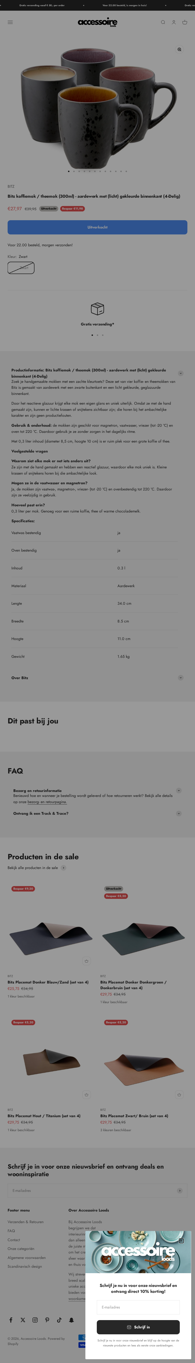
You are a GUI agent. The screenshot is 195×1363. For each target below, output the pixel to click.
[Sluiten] (181, 1241)
